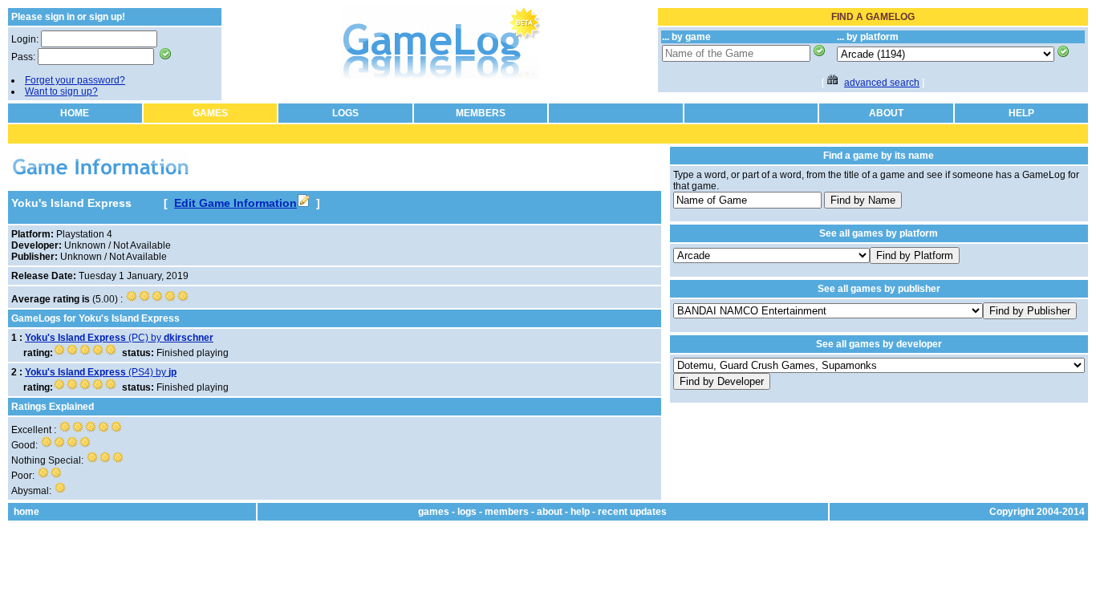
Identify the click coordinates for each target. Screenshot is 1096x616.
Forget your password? (75, 80)
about (549, 511)
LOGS (345, 113)
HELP (1021, 113)
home (26, 511)
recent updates (632, 511)
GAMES (210, 113)
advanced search (881, 82)
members (507, 511)
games (433, 511)
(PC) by (119, 337)
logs (467, 511)
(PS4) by (101, 372)
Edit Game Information (235, 203)
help (580, 511)
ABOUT (886, 113)
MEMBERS (480, 113)
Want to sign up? (61, 91)
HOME (74, 113)
